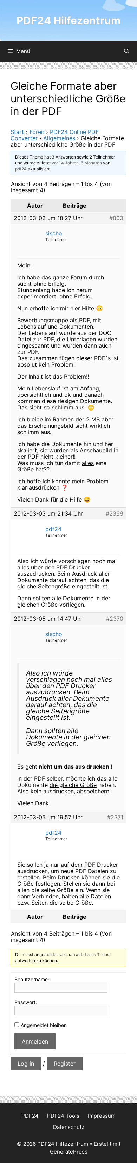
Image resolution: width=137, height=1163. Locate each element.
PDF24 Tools (63, 1115)
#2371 (115, 817)
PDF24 (30, 1115)
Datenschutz (68, 1127)
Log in (26, 1063)
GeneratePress (68, 1151)
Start (17, 131)
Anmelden (35, 1041)
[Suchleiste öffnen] (126, 51)
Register (65, 1063)
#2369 (114, 513)
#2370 (114, 618)
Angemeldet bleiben (44, 1025)
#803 (116, 218)
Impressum (102, 1115)
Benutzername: (31, 979)
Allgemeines (59, 138)
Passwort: (25, 1002)
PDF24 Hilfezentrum (68, 20)
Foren (37, 131)
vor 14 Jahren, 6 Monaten (77, 163)
